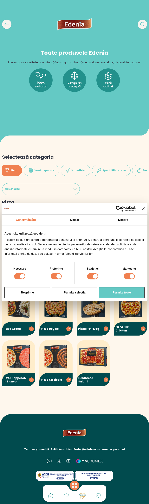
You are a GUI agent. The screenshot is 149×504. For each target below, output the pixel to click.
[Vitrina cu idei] (66, 495)
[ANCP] (55, 476)
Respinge (27, 292)
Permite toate (122, 292)
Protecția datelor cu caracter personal (99, 449)
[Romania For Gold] (82, 496)
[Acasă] (51, 495)
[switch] (56, 276)
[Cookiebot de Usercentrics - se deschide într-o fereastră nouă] (119, 208)
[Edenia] (74, 24)
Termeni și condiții (36, 449)
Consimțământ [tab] (26, 219)
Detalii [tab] (74, 219)
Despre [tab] (123, 219)
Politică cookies (61, 449)
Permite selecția (74, 292)
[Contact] (98, 495)
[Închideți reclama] (143, 208)
